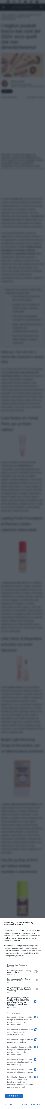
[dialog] (22, 1013)
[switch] (36, 971)
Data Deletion (9, 1104)
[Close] (40, 923)
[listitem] (22, 966)
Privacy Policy (36, 1104)
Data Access (22, 1104)
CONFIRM (13, 1096)
